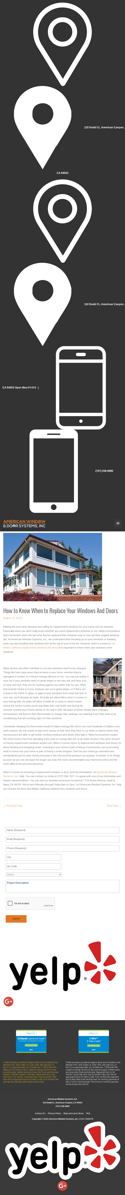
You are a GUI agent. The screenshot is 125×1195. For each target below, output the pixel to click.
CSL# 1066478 (86, 1119)
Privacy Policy (54, 1113)
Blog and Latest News (73, 1113)
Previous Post (13, 805)
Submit (16, 918)
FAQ (88, 1113)
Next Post (114, 805)
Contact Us (40, 1113)
